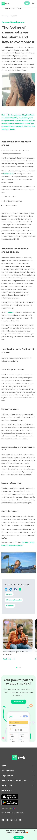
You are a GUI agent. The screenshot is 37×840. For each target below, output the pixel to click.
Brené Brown (8, 174)
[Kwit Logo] (14, 757)
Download (17, 702)
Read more (7, 659)
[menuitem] (18, 641)
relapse (10, 312)
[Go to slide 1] (16, 667)
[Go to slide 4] (20, 667)
